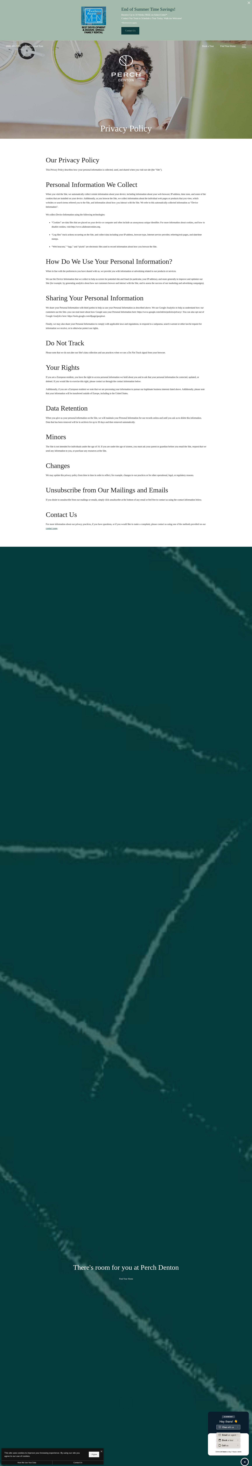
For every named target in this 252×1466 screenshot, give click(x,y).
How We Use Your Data (27, 1463)
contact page (51, 528)
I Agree (94, 1454)
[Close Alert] (249, 3)
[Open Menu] (244, 46)
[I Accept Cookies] (101, 1451)
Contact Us (78, 1463)
